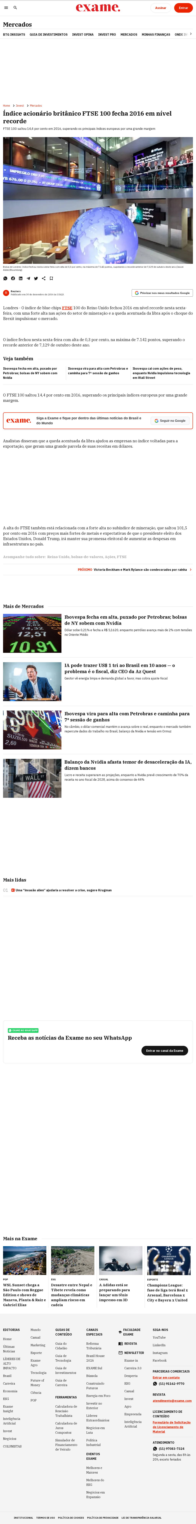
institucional (23, 1517)
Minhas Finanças (156, 34)
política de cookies (71, 1517)
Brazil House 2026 (95, 1358)
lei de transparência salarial (142, 1517)
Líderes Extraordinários (97, 1418)
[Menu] (6, 8)
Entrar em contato (166, 1377)
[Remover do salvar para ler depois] (51, 278)
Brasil (7, 1376)
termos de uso (45, 1517)
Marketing (38, 1345)
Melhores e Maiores (94, 1470)
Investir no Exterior (94, 1405)
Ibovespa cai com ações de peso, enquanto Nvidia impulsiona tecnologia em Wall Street (161, 373)
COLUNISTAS (12, 1446)
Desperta (131, 1376)
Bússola (92, 1376)
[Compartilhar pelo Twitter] (36, 278)
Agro (127, 1406)
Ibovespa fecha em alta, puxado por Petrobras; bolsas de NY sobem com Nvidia (30, 373)
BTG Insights (14, 34)
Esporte (36, 1353)
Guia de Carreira (61, 1382)
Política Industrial (93, 1442)
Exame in (131, 1360)
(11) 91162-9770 (171, 1384)
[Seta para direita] (186, 33)
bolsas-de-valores (87, 557)
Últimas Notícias (9, 1349)
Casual (35, 1337)
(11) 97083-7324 (171, 1449)
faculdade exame (131, 1332)
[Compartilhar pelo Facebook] (13, 278)
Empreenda (132, 1414)
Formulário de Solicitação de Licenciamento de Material (172, 1427)
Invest (20, 105)
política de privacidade (102, 1517)
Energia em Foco (98, 1396)
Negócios (9, 1439)
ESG (6, 1399)
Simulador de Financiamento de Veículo (66, 1444)
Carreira (9, 1383)
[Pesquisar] (15, 8)
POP (34, 1400)
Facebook (160, 1360)
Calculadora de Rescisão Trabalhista (66, 1411)
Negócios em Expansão (95, 1494)
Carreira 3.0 (133, 1368)
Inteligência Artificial (11, 1421)
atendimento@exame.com (172, 1401)
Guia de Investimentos (49, 34)
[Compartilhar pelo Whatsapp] (5, 278)
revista (130, 1344)
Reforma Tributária (93, 1346)
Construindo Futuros (95, 1386)
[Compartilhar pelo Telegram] (28, 278)
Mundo (36, 1330)
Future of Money (37, 1382)
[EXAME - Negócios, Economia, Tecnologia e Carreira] (98, 8)
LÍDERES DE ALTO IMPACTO (11, 1363)
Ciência (36, 1393)
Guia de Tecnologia (63, 1358)
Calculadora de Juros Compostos (66, 1427)
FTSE (67, 307)
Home (6, 105)
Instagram (160, 1353)
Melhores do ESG (95, 1482)
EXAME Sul (94, 1368)
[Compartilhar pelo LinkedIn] (20, 278)
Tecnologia (39, 1373)
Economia (10, 1391)
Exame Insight (8, 1409)
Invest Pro (107, 34)
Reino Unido (58, 557)
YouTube (159, 1337)
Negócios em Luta (95, 1430)
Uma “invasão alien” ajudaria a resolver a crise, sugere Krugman (64, 890)
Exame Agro (36, 1363)
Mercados (17, 24)
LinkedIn (159, 1345)
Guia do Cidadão (61, 1346)
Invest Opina (83, 34)
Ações (110, 557)
